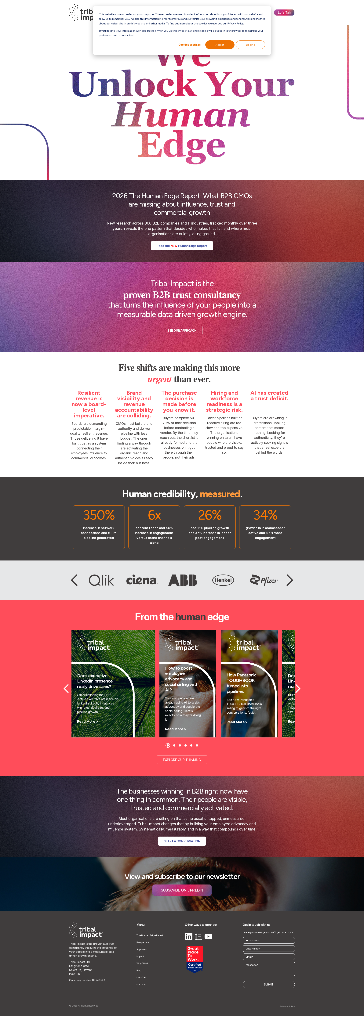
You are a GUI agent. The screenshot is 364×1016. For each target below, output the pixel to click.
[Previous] (74, 580)
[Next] (290, 580)
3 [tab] (180, 745)
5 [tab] (191, 745)
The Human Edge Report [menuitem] (149, 935)
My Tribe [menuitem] (140, 984)
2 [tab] (174, 745)
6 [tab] (197, 745)
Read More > (87, 721)
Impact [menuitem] (140, 956)
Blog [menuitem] (138, 970)
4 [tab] (185, 745)
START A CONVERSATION (182, 841)
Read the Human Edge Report (182, 246)
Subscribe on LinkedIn (182, 890)
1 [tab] (168, 745)
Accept (220, 44)
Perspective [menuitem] (142, 942)
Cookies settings (189, 44)
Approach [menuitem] (141, 949)
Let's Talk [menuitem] (284, 12)
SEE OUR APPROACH (182, 330)
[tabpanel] (113, 683)
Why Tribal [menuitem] (142, 963)
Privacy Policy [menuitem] (287, 1006)
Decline (250, 44)
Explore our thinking (182, 760)
